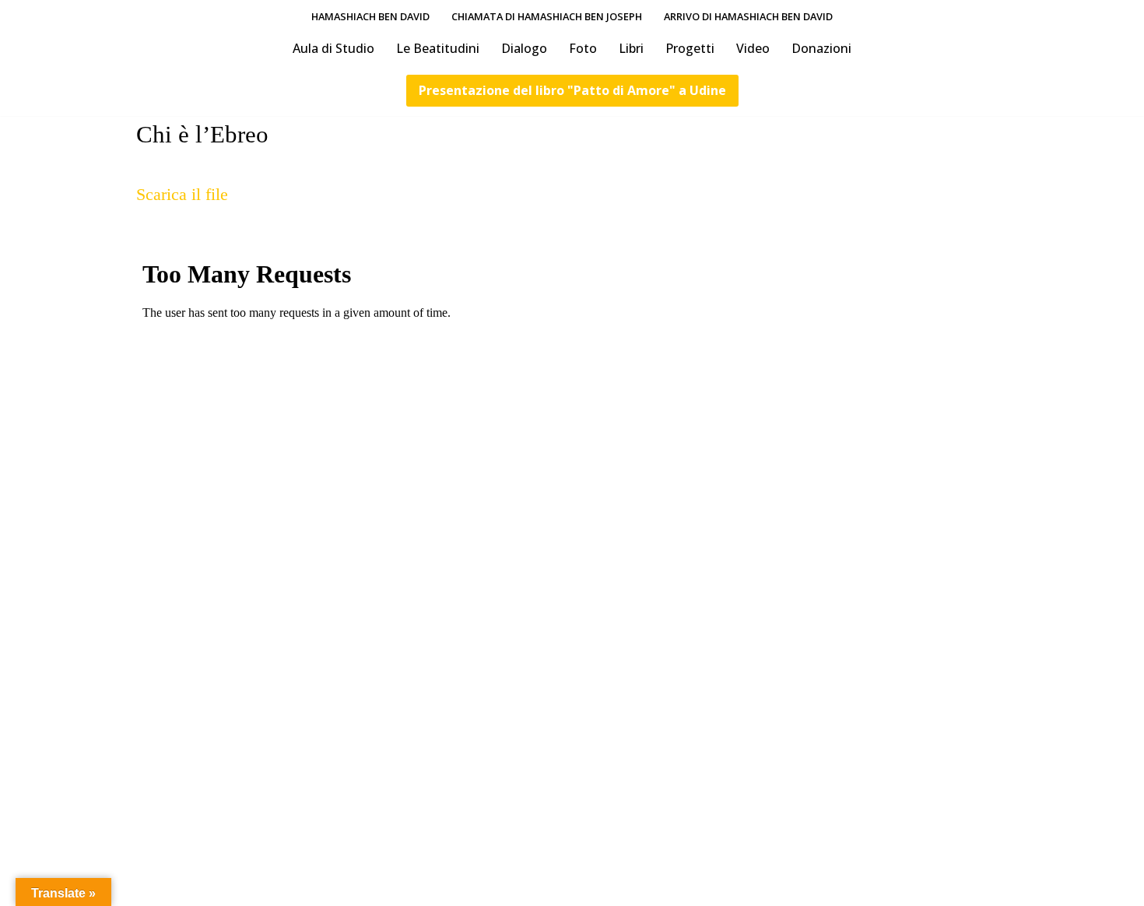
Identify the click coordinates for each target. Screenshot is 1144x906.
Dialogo (524, 48)
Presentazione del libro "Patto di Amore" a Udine (572, 90)
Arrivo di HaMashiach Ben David (748, 16)
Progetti (689, 48)
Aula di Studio (333, 48)
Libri (631, 48)
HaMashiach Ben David (370, 16)
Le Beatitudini (437, 48)
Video (753, 48)
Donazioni (821, 48)
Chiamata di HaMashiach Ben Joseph (546, 16)
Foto (583, 48)
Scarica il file (182, 194)
